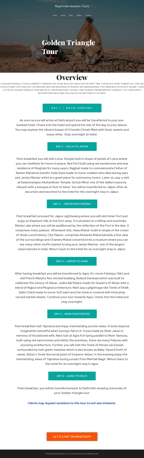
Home (55, 15)
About (63, 15)
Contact (88, 15)
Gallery (79, 15)
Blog (71, 15)
